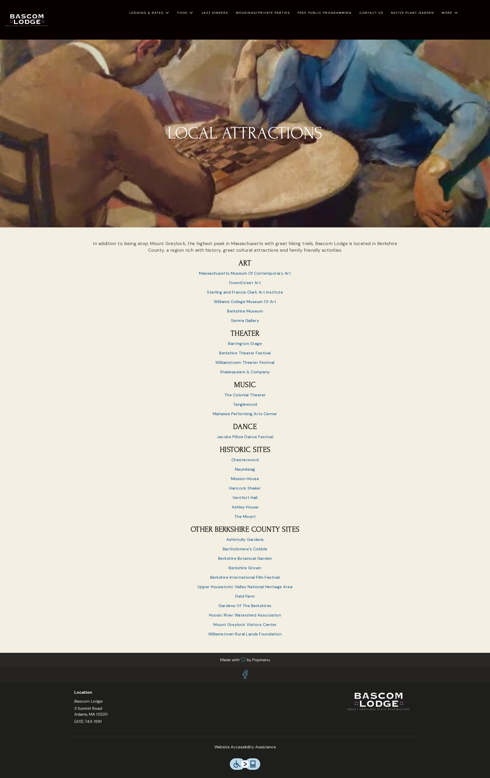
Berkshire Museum (245, 311)
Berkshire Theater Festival (245, 353)
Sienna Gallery (245, 320)
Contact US (371, 13)
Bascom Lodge (379, 701)
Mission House (245, 478)
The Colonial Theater (245, 395)
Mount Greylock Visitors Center (245, 624)
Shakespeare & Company (245, 372)
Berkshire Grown (245, 568)
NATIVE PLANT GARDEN (412, 13)
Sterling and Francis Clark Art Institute (245, 292)
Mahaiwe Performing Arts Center (245, 413)
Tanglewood (245, 404)
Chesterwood (245, 459)
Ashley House (245, 507)
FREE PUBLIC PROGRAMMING (325, 13)
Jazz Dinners (214, 13)
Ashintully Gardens (245, 539)
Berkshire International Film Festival (245, 577)
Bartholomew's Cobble (245, 549)
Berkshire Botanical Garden (245, 558)
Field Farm (245, 596)
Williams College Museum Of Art (245, 301)
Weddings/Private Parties (263, 13)
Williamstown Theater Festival (245, 362)
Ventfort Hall (245, 497)
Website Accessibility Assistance (245, 747)
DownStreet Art (245, 282)
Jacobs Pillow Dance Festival (245, 436)
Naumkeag (245, 469)
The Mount (245, 516)
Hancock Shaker (245, 488)
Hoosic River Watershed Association (245, 615)
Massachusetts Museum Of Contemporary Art (245, 273)
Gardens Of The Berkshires (245, 605)
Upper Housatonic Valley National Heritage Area (245, 586)
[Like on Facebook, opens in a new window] (245, 675)
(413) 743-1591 (88, 721)
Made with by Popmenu (137, 659)
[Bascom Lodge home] (27, 20)
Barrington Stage (245, 343)
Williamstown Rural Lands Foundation (245, 634)
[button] (150, 13)
